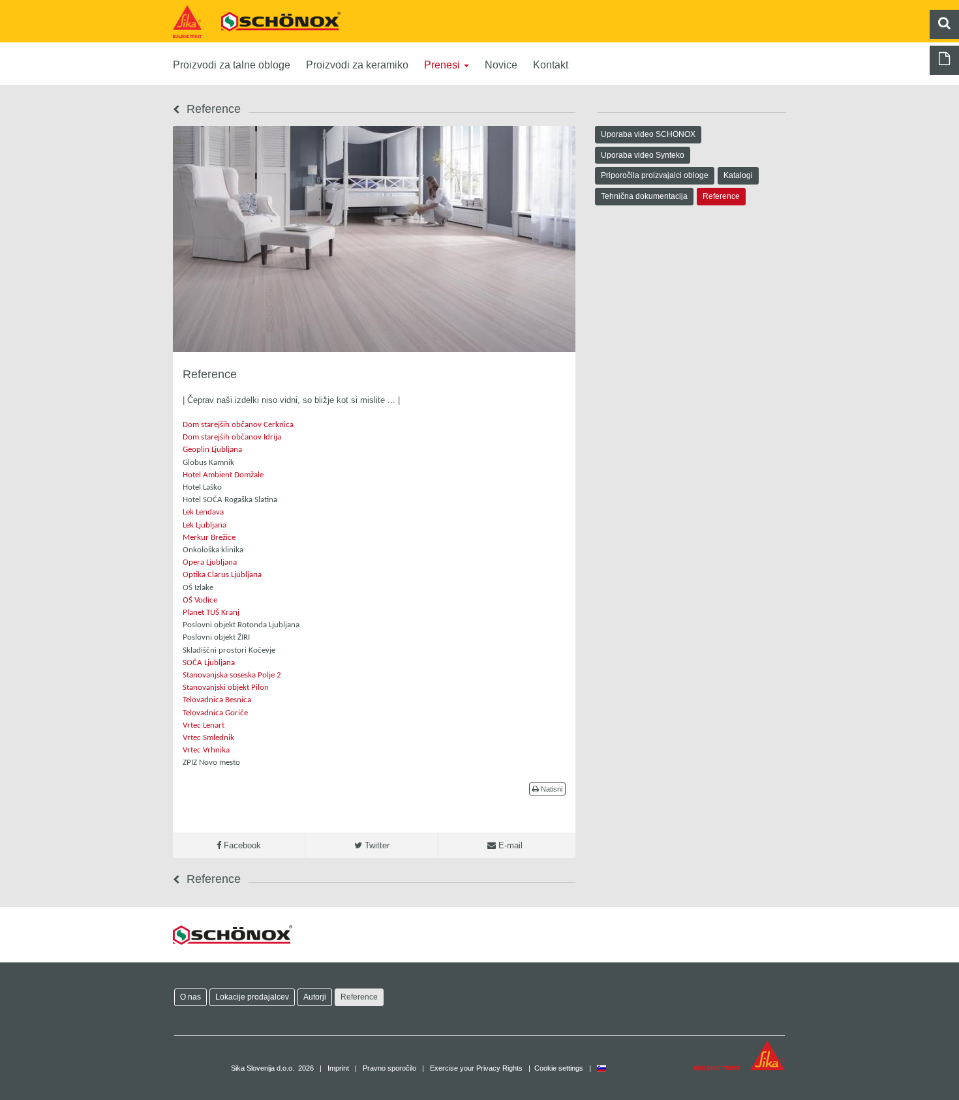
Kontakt (550, 64)
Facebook (241, 845)
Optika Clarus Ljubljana (222, 575)
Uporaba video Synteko (642, 155)
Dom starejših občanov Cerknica (238, 425)
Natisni (550, 789)
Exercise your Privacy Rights (476, 1068)
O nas (190, 996)
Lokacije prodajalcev (252, 996)
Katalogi (738, 175)
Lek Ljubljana (204, 525)
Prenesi (443, 64)
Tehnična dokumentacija (644, 196)
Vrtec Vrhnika (206, 750)
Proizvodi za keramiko (357, 64)
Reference (721, 196)
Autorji (314, 996)
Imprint (338, 1068)
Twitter (375, 845)
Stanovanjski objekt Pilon (226, 687)
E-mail (509, 845)
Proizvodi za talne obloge (231, 64)
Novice (501, 64)
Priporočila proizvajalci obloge (654, 175)
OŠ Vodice (200, 600)
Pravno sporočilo (389, 1068)
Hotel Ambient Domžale (223, 475)
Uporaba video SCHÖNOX (648, 134)
